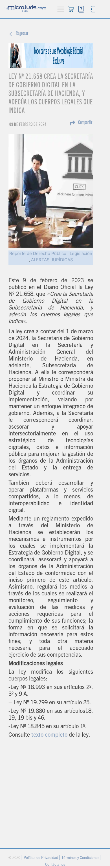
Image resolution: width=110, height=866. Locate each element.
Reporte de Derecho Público (37, 253)
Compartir (85, 122)
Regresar (22, 33)
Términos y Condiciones (80, 858)
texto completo (49, 735)
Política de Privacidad (41, 858)
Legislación (81, 253)
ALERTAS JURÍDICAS (52, 259)
